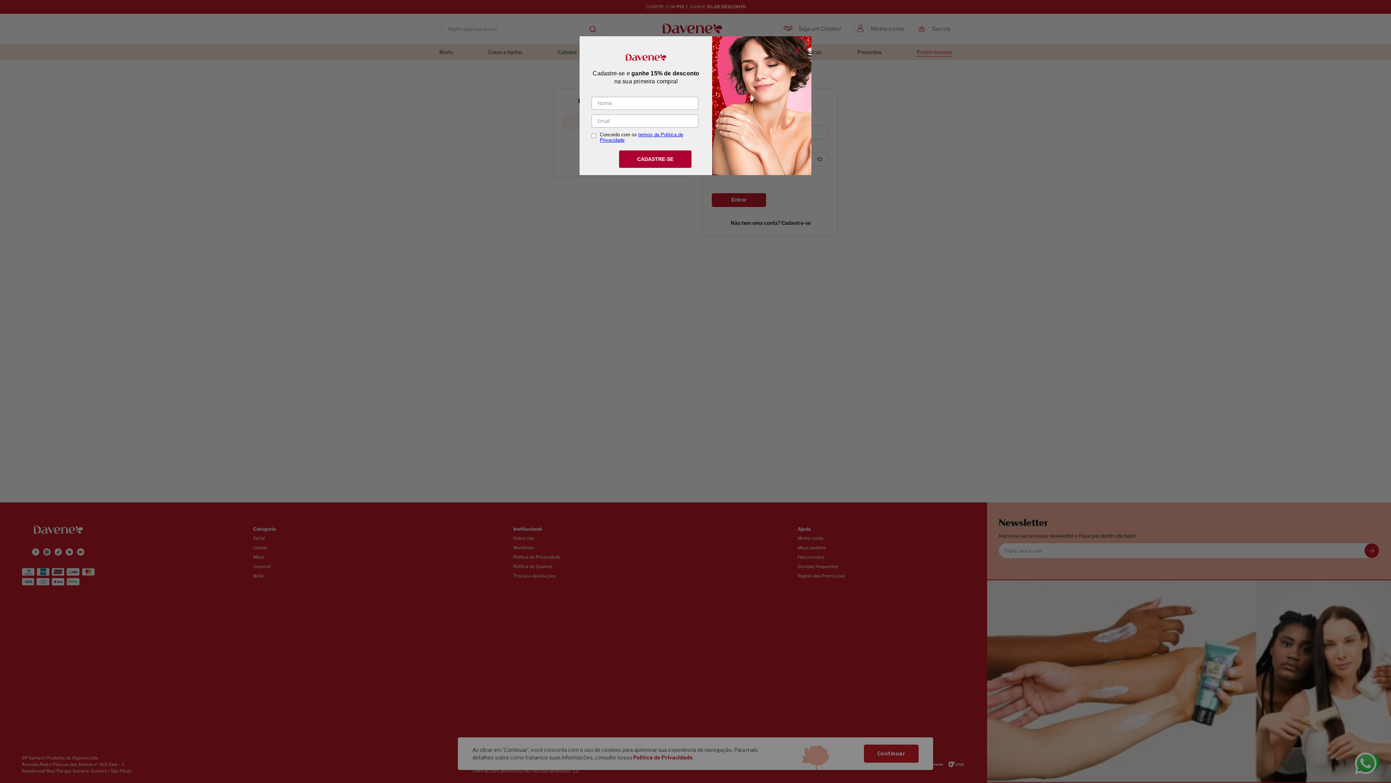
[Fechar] (797, 50)
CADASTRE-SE (655, 159)
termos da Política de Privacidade (641, 137)
